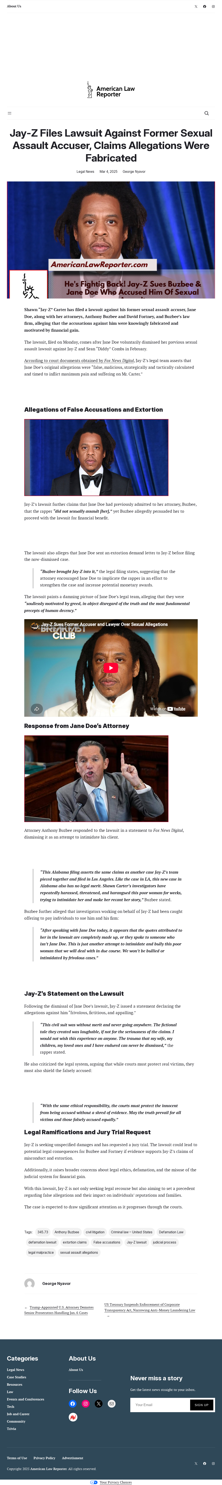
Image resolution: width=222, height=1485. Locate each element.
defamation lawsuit (42, 1242)
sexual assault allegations (79, 1252)
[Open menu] (9, 113)
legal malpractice (41, 1252)
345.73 (43, 1232)
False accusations (106, 1242)
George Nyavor (134, 172)
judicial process (164, 1242)
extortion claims (75, 1242)
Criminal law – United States (131, 1232)
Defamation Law (171, 1232)
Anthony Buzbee (67, 1232)
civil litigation (95, 1232)
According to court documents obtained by (79, 360)
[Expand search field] (206, 113)
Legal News (85, 172)
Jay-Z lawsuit (137, 1242)
